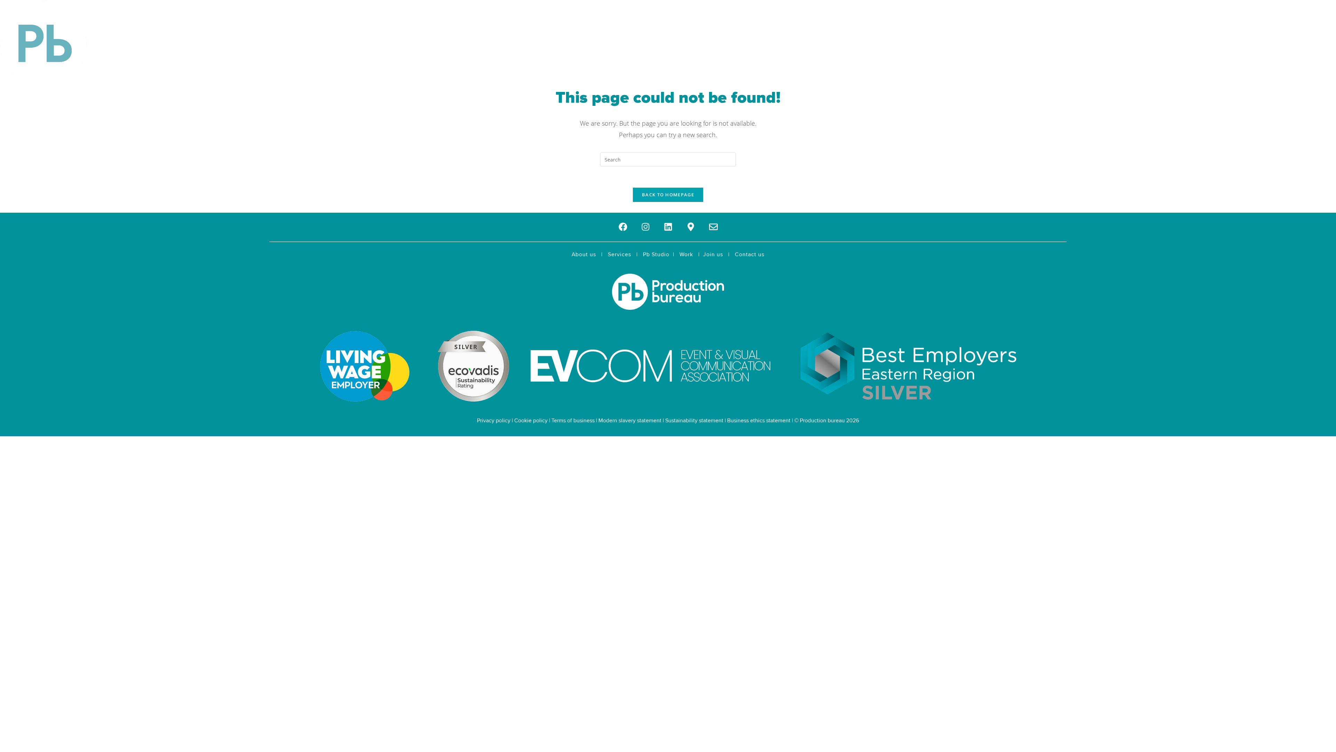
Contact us (749, 254)
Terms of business (573, 420)
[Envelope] (713, 227)
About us (584, 254)
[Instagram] (645, 227)
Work (686, 254)
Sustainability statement (694, 420)
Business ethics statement (758, 420)
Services (619, 254)
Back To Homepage (668, 194)
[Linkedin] (668, 227)
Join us (713, 254)
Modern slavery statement (629, 420)
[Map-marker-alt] (691, 227)
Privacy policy (493, 420)
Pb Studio (656, 254)
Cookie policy (531, 420)
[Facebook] (623, 227)
